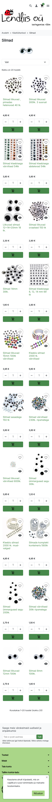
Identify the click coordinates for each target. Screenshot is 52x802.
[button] (30, 5)
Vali (26, 62)
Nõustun (38, 793)
